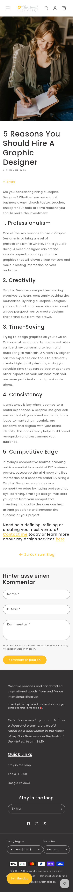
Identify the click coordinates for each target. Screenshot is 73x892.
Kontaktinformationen (42, 881)
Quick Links (20, 754)
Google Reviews (19, 783)
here (60, 539)
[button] (8, 8)
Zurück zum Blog (39, 554)
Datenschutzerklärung (53, 875)
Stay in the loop (19, 765)
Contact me (15, 534)
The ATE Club (17, 774)
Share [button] (11, 182)
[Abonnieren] (60, 808)
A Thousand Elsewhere (34, 871)
